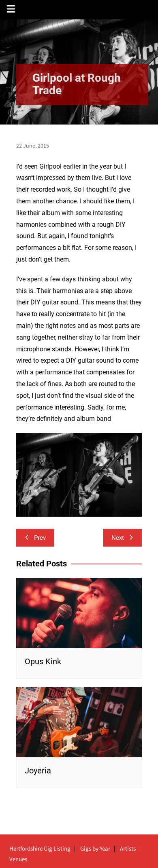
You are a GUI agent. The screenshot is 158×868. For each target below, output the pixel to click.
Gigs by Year (95, 849)
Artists (128, 849)
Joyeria (38, 770)
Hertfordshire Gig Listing (39, 849)
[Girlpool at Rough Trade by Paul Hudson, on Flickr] (79, 474)
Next (117, 537)
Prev (40, 537)
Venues (18, 859)
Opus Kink (43, 661)
